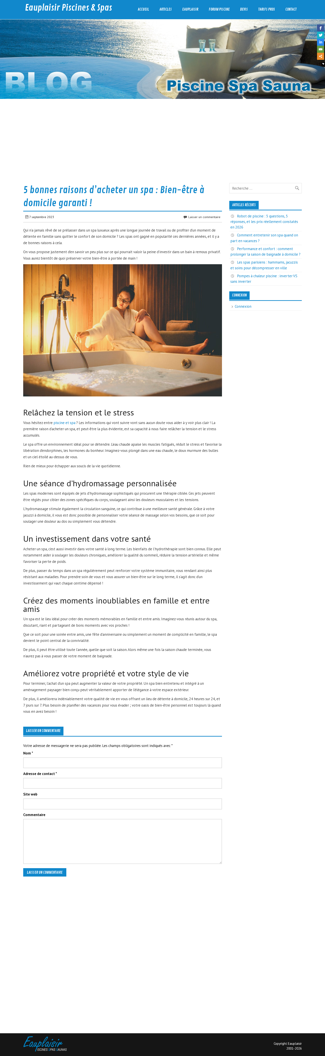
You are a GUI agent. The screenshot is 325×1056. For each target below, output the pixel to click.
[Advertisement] (156, 137)
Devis (244, 9)
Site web (30, 794)
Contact (290, 9)
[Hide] (323, 64)
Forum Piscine (219, 9)
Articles (165, 9)
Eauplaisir (190, 9)
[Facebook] (320, 28)
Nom (28, 753)
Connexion (243, 306)
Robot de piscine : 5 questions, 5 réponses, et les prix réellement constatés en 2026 (264, 222)
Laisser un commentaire (204, 217)
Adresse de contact (40, 774)
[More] (320, 56)
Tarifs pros (266, 9)
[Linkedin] (320, 42)
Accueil (143, 9)
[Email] (320, 49)
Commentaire (34, 815)
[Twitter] (320, 35)
